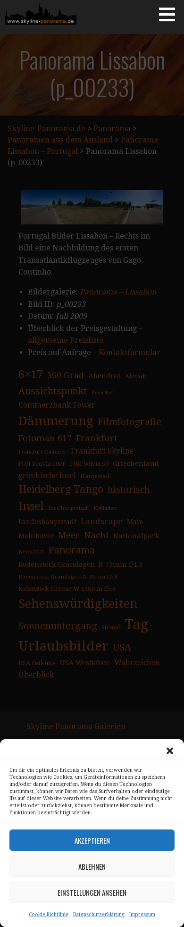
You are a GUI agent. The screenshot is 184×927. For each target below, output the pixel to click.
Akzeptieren (92, 840)
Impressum (142, 914)
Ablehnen (92, 866)
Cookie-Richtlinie (48, 914)
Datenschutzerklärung (99, 914)
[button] (170, 751)
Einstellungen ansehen (92, 892)
